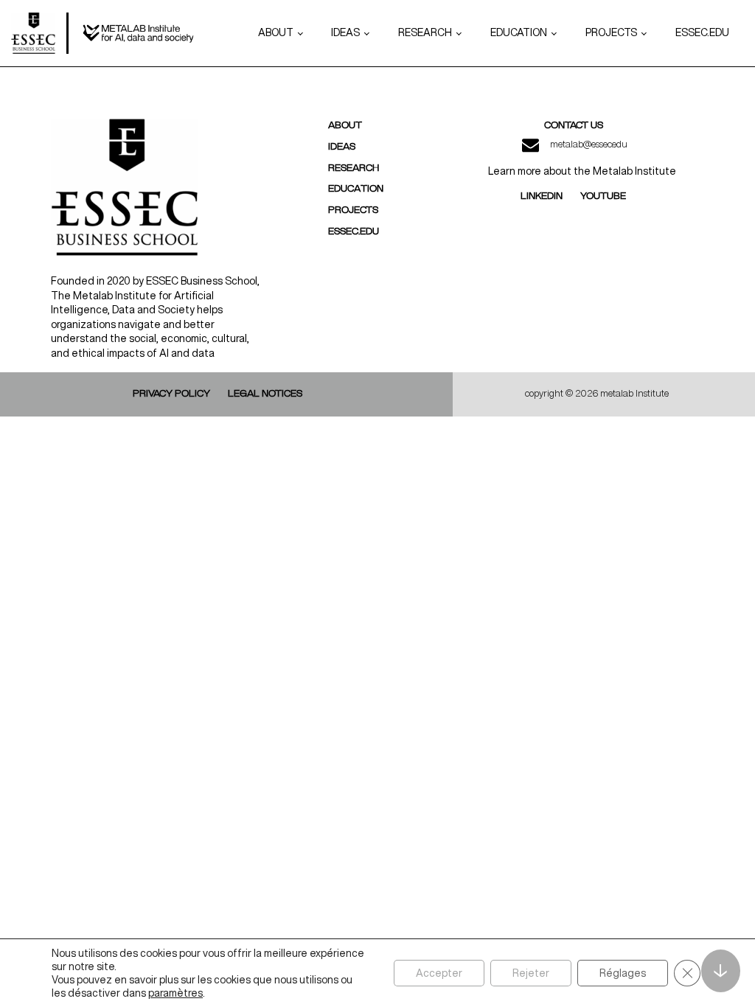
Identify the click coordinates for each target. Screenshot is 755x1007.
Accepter (439, 973)
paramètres (175, 993)
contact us (573, 125)
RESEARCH (425, 32)
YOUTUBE (603, 196)
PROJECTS (611, 32)
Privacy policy (171, 393)
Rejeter (530, 973)
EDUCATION (518, 32)
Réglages (622, 973)
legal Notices (265, 393)
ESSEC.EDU (702, 32)
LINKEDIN (542, 196)
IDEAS (345, 32)
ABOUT (275, 32)
